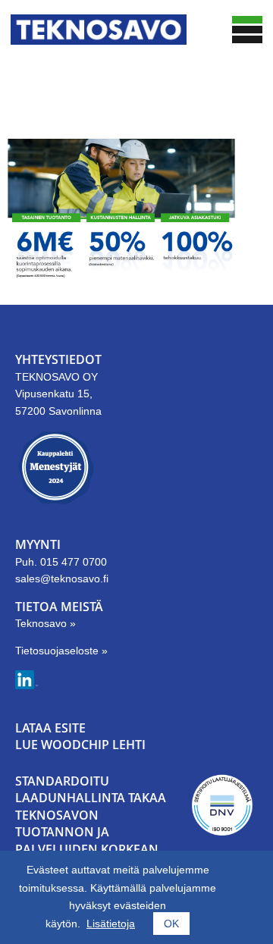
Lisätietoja (110, 923)
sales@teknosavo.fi (61, 578)
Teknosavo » (45, 623)
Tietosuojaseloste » (61, 650)
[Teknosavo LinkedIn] (26, 685)
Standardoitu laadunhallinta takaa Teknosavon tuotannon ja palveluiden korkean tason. (90, 823)
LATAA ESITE (50, 728)
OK (171, 923)
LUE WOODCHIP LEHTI (80, 744)
